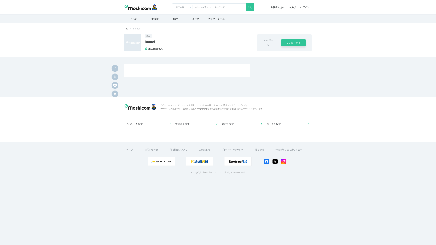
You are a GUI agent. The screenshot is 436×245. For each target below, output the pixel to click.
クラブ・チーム (216, 18)
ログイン (305, 7)
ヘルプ (292, 7)
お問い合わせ (151, 149)
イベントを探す (134, 123)
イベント (134, 18)
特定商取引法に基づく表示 (289, 149)
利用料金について (178, 149)
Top (126, 28)
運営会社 (259, 149)
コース (195, 18)
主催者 (155, 18)
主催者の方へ (277, 7)
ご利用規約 (204, 149)
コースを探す (274, 123)
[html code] (115, 94)
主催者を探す (182, 123)
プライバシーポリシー (232, 149)
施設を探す (228, 123)
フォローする (293, 42)
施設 (175, 18)
